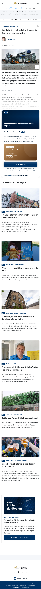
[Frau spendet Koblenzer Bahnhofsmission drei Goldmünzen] (20, 350)
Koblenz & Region (21, 12)
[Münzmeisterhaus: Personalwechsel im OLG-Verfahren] (20, 198)
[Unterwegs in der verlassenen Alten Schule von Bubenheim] (20, 299)
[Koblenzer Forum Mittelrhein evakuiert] (20, 401)
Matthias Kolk (11, 39)
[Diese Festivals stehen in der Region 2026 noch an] (20, 447)
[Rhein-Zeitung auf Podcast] (26, 572)
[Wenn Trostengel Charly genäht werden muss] (20, 251)
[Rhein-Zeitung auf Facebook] (18, 572)
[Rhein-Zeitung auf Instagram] (22, 572)
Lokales (11, 12)
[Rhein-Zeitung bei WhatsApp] (15, 572)
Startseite (4, 12)
